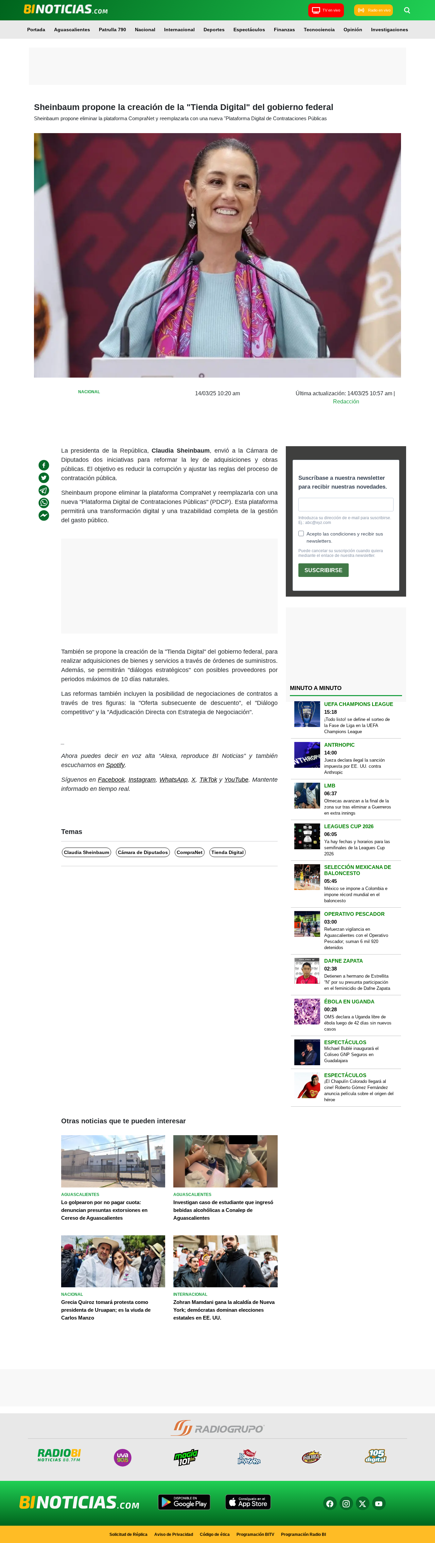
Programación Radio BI (303, 1534)
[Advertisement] (217, 66)
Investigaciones (389, 29)
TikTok (208, 779)
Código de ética (215, 1534)
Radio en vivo (379, 10)
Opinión (353, 29)
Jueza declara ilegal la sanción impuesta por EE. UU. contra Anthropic (354, 766)
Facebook (111, 779)
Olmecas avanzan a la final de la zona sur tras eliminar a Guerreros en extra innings (357, 807)
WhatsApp (173, 779)
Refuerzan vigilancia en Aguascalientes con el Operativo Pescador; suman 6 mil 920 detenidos (356, 938)
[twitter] (43, 477)
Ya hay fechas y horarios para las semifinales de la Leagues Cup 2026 (357, 847)
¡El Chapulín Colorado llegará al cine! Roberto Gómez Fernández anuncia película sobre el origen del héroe (359, 1090)
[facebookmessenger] (43, 515)
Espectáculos (249, 29)
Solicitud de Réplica (128, 1534)
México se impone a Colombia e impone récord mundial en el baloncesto (355, 894)
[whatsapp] (43, 502)
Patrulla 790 (112, 29)
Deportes (214, 29)
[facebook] (43, 465)
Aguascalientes (72, 29)
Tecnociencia (319, 29)
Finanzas (284, 29)
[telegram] (43, 490)
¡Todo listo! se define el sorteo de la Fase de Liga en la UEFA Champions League (357, 725)
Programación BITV (255, 1534)
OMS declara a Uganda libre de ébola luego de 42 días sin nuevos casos (358, 1023)
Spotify (115, 765)
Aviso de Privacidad (173, 1534)
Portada (36, 29)
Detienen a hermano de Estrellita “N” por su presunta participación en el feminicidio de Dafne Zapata (357, 982)
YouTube (236, 779)
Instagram (142, 779)
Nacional (145, 29)
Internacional (179, 29)
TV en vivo (331, 10)
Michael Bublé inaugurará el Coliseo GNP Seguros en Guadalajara (351, 1054)
